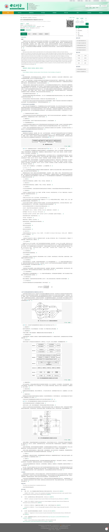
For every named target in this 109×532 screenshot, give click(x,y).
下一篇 (73, 17)
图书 (78, 12)
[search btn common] (100, 6)
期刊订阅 (66, 12)
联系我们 (101, 12)
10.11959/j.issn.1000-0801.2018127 (29, 26)
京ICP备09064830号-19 (56, 525)
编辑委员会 (31, 12)
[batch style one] (106, 529)
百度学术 (61, 491)
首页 (8, 12)
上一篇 (70, 17)
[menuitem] (8, 12)
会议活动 (89, 12)
